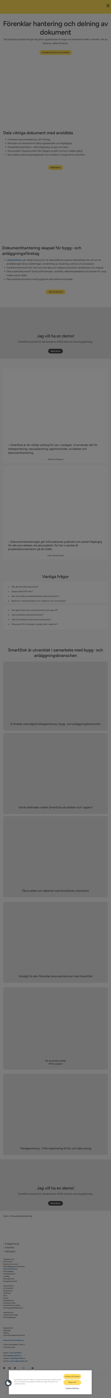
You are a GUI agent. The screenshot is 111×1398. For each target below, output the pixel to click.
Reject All (72, 1382)
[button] (8, 1383)
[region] (50, 1382)
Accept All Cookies (72, 1376)
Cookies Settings (72, 1388)
